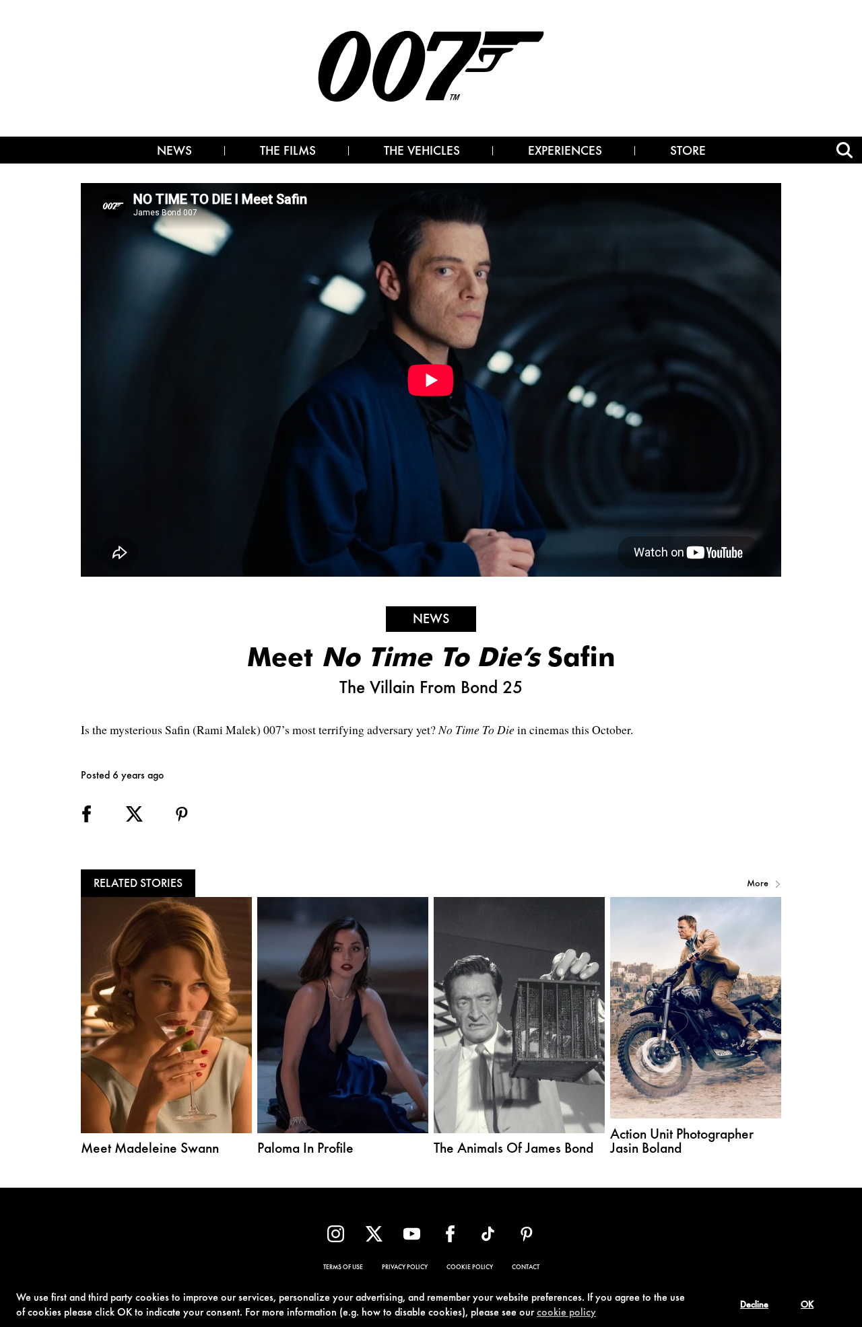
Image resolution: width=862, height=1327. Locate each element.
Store (688, 152)
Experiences (565, 152)
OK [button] (807, 1305)
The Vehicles (422, 152)
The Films (288, 152)
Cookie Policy (469, 1267)
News (174, 152)
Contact (525, 1267)
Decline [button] (754, 1305)
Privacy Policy (405, 1267)
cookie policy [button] (566, 1312)
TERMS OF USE (343, 1267)
